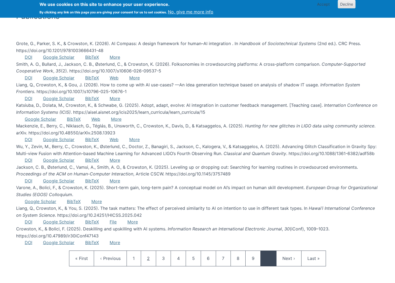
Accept (323, 4)
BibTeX (92, 57)
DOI (28, 57)
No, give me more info (190, 11)
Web (114, 77)
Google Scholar (58, 57)
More (115, 57)
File (113, 222)
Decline (346, 4)
